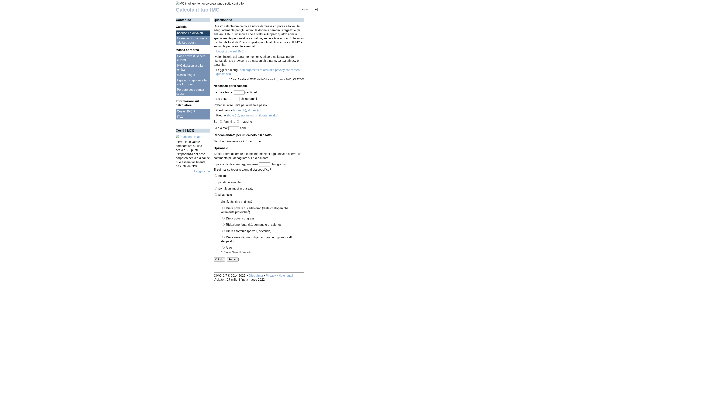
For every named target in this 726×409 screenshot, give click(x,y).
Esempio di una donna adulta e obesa (191, 40)
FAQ (180, 116)
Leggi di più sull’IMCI (230, 51)
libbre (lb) (239, 110)
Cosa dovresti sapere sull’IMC (191, 58)
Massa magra (186, 74)
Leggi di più (202, 171)
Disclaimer (256, 275)
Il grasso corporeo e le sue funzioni (191, 82)
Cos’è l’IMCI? (186, 111)
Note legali (285, 275)
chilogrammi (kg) (267, 115)
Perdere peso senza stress (190, 91)
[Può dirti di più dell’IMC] (189, 136)
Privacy (271, 275)
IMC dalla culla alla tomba (189, 67)
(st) (254, 110)
